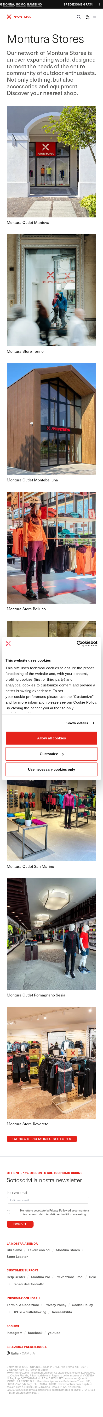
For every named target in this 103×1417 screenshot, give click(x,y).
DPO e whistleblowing (29, 1312)
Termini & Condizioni (23, 1305)
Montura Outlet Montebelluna (32, 479)
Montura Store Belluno (26, 608)
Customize (49, 754)
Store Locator (17, 1256)
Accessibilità (62, 1312)
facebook (35, 1333)
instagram (14, 1333)
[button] (78, 17)
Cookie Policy (82, 1305)
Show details (77, 723)
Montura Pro (40, 1277)
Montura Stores (68, 1250)
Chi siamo (14, 1250)
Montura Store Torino (25, 351)
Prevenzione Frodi (69, 1277)
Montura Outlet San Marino (30, 866)
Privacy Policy (58, 1210)
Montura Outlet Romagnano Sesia (36, 994)
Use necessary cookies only (51, 769)
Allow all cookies (51, 738)
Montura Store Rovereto (27, 1123)
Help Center (16, 1277)
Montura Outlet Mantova (28, 222)
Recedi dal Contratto (28, 1284)
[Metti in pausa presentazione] (98, 4)
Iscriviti (20, 1224)
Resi (92, 1277)
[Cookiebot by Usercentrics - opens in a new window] (76, 643)
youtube (54, 1333)
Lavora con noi (39, 1250)
